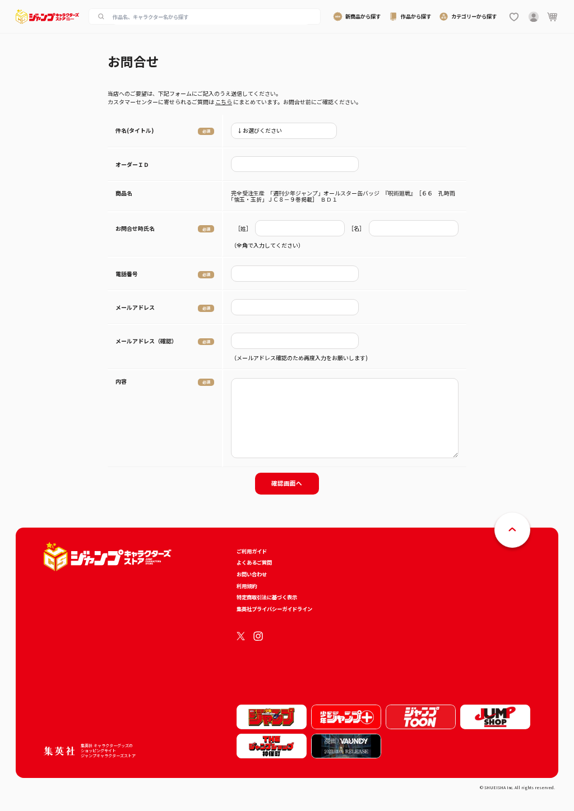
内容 (121, 381)
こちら (223, 101)
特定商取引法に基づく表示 (267, 597)
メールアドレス (135, 307)
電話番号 (126, 273)
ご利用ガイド (252, 551)
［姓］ (243, 228)
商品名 (123, 193)
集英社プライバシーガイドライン (274, 609)
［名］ (356, 228)
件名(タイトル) (134, 130)
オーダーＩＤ (132, 164)
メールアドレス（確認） (146, 341)
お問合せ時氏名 (135, 228)
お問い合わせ (252, 574)
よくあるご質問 (254, 562)
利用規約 (247, 586)
